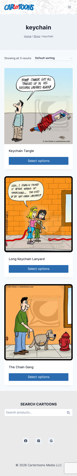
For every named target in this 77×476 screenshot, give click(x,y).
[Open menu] (69, 7)
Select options (38, 161)
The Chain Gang (21, 367)
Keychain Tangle (21, 151)
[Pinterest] (38, 441)
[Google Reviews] (51, 441)
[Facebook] (26, 441)
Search (69, 412)
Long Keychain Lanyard (27, 259)
